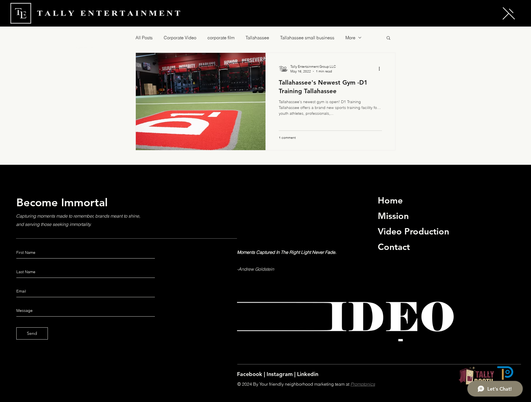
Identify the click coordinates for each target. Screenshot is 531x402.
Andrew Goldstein (256, 269)
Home (390, 200)
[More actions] (381, 68)
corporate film (221, 37)
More (350, 37)
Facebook (250, 374)
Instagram (280, 374)
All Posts (144, 37)
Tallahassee (257, 37)
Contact (394, 246)
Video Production (413, 231)
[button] (509, 13)
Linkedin (307, 374)
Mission (393, 215)
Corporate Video (180, 37)
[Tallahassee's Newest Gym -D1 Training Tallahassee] (201, 101)
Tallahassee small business (307, 37)
